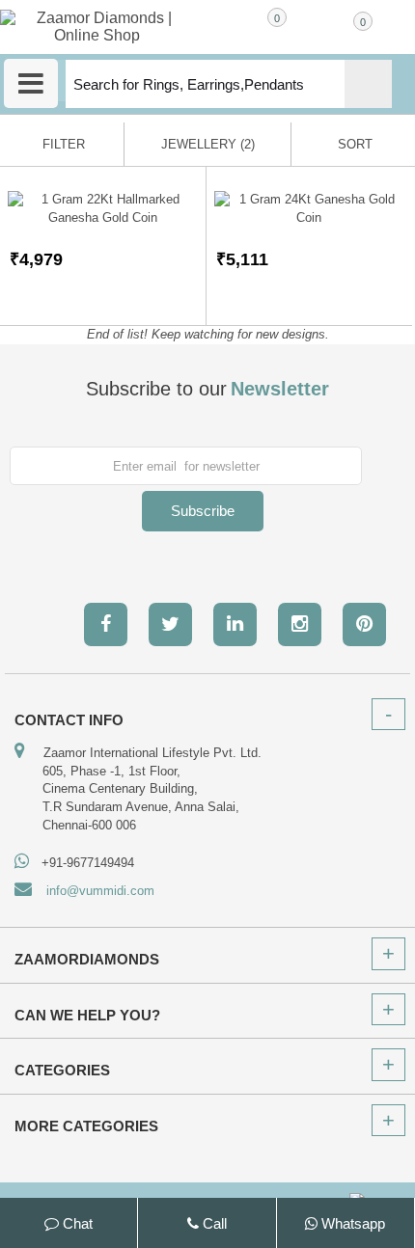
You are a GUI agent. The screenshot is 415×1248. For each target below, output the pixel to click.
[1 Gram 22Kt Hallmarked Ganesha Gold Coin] (103, 209)
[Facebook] (105, 624)
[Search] (368, 84)
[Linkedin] (235, 624)
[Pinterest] (364, 624)
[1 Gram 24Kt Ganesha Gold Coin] (309, 209)
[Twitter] (170, 624)
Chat (76, 1223)
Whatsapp (351, 1223)
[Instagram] (299, 624)
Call (213, 1223)
